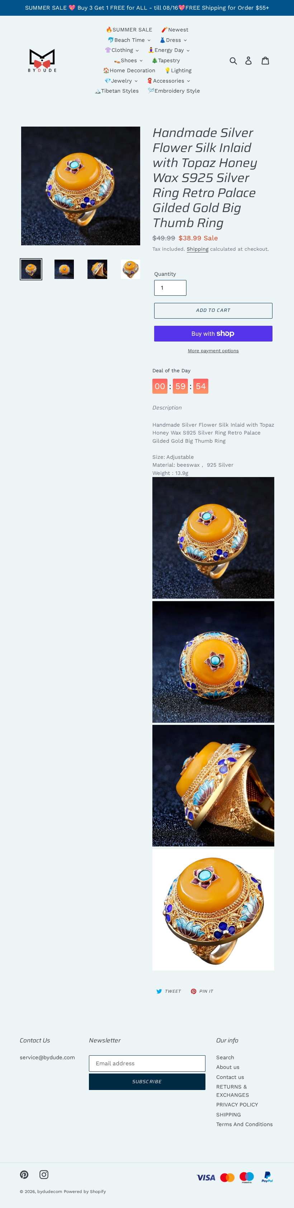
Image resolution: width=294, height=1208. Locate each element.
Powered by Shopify (85, 1191)
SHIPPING (228, 1114)
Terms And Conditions (244, 1124)
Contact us (230, 1077)
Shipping (197, 249)
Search (225, 1057)
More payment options (213, 350)
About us (228, 1067)
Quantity (165, 274)
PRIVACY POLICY (237, 1104)
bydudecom (49, 1191)
